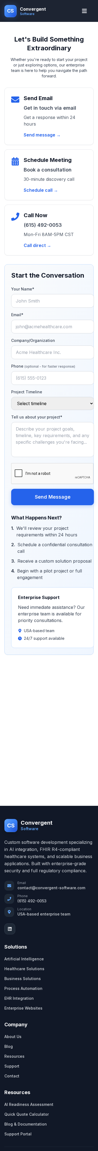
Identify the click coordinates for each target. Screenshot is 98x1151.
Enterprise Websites (23, 1008)
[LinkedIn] (9, 928)
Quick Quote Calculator (26, 1114)
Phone (43, 366)
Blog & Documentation (25, 1124)
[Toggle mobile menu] (86, 11)
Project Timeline (26, 392)
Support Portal (18, 1134)
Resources (14, 1056)
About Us (13, 1036)
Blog (8, 1046)
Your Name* (22, 289)
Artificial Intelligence (24, 959)
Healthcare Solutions (24, 968)
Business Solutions (22, 978)
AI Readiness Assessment (28, 1104)
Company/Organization (33, 340)
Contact (11, 1076)
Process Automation (23, 988)
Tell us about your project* (36, 417)
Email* (17, 314)
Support (11, 1066)
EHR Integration (19, 998)
